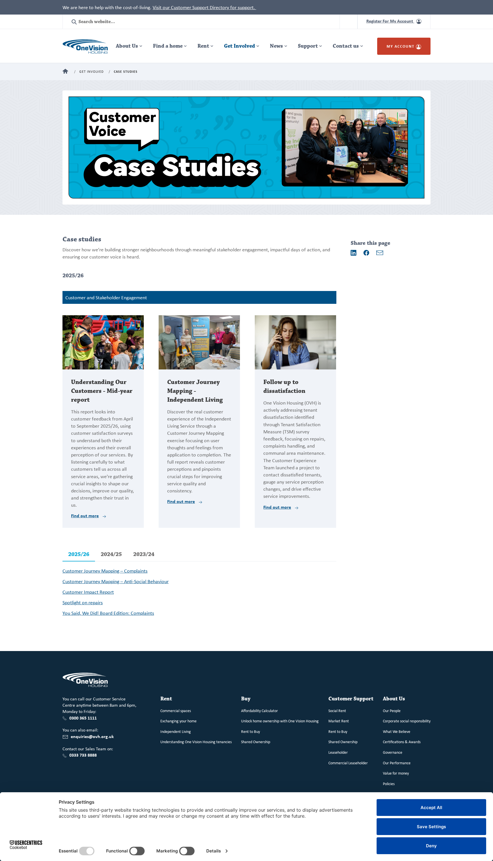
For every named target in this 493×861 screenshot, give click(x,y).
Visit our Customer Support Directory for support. (204, 7)
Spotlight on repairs (82, 602)
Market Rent (338, 720)
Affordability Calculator (259, 710)
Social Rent (337, 710)
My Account (401, 46)
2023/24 (143, 554)
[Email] (379, 252)
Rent (203, 46)
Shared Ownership (255, 741)
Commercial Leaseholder (348, 762)
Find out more (85, 515)
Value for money (396, 773)
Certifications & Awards (402, 741)
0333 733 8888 (83, 755)
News (276, 46)
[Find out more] (103, 341)
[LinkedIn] (353, 253)
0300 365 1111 (83, 718)
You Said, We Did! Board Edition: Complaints (108, 612)
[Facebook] (366, 253)
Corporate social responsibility (407, 720)
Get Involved (239, 46)
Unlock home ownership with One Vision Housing (280, 720)
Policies (389, 783)
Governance (392, 752)
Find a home (168, 46)
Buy (245, 699)
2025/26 (78, 554)
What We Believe (396, 731)
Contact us (346, 46)
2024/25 (111, 554)
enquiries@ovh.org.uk (92, 736)
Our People (392, 710)
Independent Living (175, 731)
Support (308, 46)
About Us (127, 46)
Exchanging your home (178, 720)
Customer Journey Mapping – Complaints (105, 570)
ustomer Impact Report (89, 591)
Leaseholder (338, 752)
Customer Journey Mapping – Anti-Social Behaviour (115, 581)
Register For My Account (390, 21)
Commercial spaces (175, 710)
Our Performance (397, 762)
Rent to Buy (250, 731)
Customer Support (350, 699)
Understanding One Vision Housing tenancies (196, 741)
